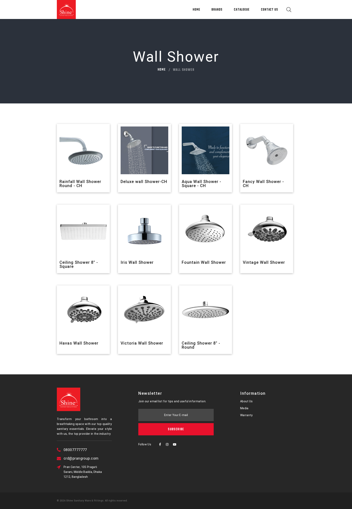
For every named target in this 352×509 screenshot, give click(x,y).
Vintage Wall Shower (264, 262)
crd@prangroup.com (81, 458)
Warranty (246, 415)
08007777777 (75, 450)
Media (244, 408)
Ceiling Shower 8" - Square (78, 264)
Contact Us (269, 9)
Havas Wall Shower (78, 343)
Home (196, 9)
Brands (216, 9)
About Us (246, 401)
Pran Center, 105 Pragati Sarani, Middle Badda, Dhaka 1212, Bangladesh (83, 471)
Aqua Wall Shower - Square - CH (201, 183)
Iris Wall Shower (137, 262)
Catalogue (242, 9)
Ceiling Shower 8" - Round (201, 345)
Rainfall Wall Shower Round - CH (80, 183)
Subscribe (176, 429)
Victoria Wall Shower (142, 343)
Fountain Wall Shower (204, 262)
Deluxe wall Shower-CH (144, 181)
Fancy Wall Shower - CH (263, 183)
